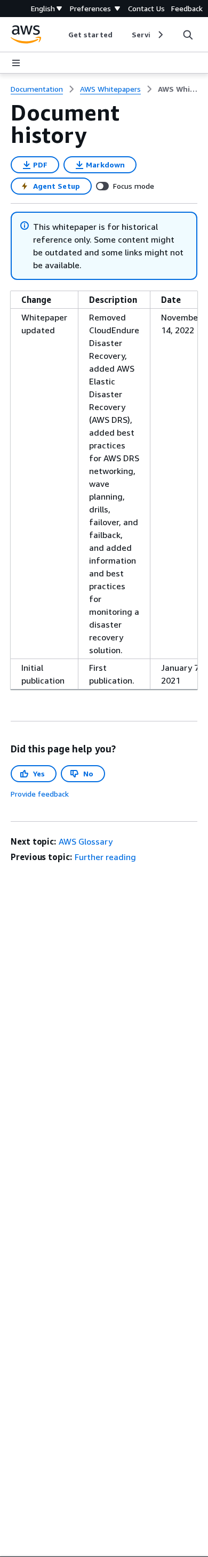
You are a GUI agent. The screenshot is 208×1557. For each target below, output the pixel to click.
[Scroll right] (159, 34)
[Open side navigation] (16, 62)
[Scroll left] (60, 34)
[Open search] (187, 34)
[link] (177, 89)
